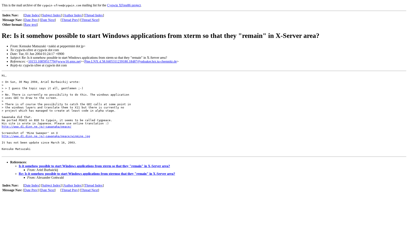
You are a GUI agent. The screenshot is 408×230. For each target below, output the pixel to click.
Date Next (48, 20)
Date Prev (31, 20)
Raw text (30, 24)
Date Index (31, 15)
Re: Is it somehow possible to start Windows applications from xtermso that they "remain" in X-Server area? (97, 173)
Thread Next (89, 20)
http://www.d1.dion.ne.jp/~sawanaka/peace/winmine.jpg (46, 136)
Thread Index (94, 15)
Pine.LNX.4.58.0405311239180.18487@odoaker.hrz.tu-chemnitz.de (130, 61)
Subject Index (51, 15)
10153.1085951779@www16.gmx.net (54, 61)
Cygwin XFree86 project (124, 5)
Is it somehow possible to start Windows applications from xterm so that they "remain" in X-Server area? (94, 166)
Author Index (73, 15)
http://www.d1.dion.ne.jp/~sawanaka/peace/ (36, 126)
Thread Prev (70, 20)
